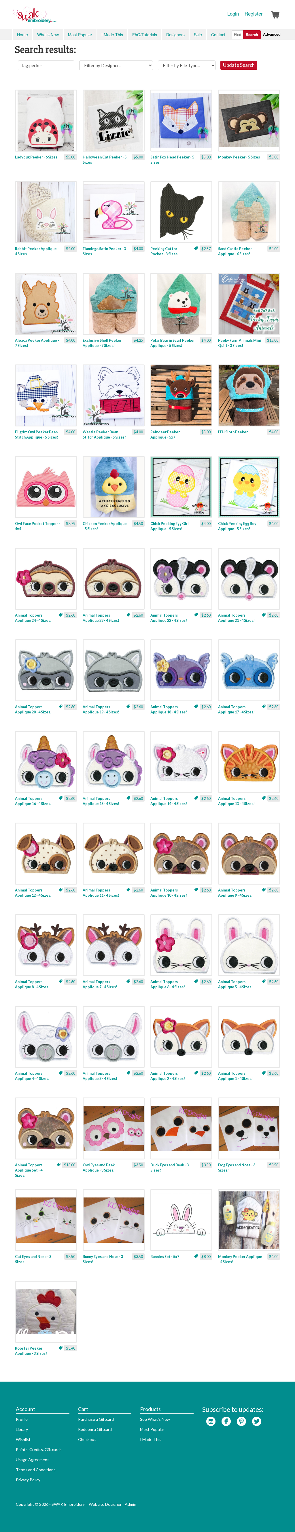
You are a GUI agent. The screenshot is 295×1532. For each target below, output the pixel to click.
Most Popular (80, 34)
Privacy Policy (28, 1479)
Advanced (272, 34)
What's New (48, 34)
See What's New (155, 1419)
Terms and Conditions (36, 1469)
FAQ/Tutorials (144, 34)
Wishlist (23, 1439)
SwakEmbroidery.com (55, 17)
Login (233, 13)
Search (252, 34)
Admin (130, 1504)
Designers (175, 34)
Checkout (87, 1439)
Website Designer (105, 1504)
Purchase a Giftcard (96, 1419)
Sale (198, 34)
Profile (22, 1419)
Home (22, 34)
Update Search (239, 65)
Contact (218, 34)
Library (22, 1429)
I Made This (112, 34)
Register (254, 13)
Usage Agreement (32, 1459)
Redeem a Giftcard (95, 1429)
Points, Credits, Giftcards (39, 1449)
